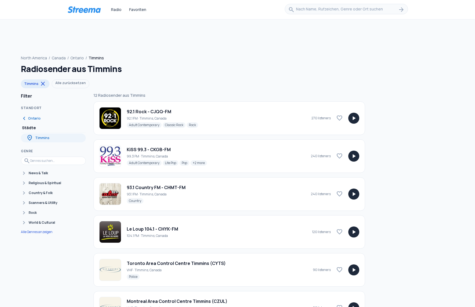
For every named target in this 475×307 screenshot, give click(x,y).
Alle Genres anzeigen (37, 232)
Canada (59, 57)
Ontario (77, 57)
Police (134, 276)
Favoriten (137, 9)
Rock (193, 124)
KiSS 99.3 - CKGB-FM (149, 149)
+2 (200, 162)
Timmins (35, 84)
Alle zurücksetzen (70, 83)
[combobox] (346, 9)
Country (136, 200)
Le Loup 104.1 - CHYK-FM (152, 229)
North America (34, 57)
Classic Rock (175, 124)
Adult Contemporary (145, 124)
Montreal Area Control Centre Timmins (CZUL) (177, 301)
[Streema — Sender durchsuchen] (84, 9)
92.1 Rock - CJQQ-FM (149, 112)
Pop (185, 162)
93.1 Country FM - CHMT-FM (156, 187)
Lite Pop (171, 162)
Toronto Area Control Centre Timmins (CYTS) (176, 263)
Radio (116, 9)
